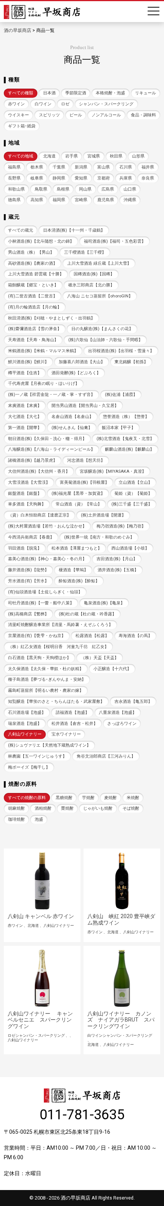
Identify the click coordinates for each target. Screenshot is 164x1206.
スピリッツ (49, 115)
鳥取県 (41, 189)
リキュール (145, 93)
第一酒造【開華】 (25, 427)
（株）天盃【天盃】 (100, 657)
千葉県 (59, 167)
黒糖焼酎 (64, 797)
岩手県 (71, 156)
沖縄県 (130, 199)
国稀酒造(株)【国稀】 (94, 274)
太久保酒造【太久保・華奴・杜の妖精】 (46, 668)
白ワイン (43, 104)
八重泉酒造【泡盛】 (118, 712)
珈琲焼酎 (16, 819)
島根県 (63, 189)
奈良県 (147, 178)
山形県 (138, 156)
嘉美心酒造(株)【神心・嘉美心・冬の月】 (47, 558)
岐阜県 (37, 178)
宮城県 (93, 156)
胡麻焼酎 (16, 808)
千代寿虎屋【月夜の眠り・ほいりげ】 (43, 383)
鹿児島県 (105, 199)
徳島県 (14, 199)
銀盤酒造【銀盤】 (25, 493)
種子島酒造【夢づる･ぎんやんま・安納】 (47, 679)
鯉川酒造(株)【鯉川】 (28, 361)
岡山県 (85, 189)
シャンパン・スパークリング (106, 104)
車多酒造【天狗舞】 (27, 504)
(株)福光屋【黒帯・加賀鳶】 (78, 493)
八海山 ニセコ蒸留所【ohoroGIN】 (100, 296)
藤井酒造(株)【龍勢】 (28, 569)
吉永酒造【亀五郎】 (133, 701)
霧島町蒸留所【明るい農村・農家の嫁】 (46, 690)
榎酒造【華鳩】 (73, 569)
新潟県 (81, 167)
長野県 (14, 178)
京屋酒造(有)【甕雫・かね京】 (37, 635)
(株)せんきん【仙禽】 (71, 427)
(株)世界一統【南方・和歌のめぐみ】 (99, 537)
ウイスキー (18, 115)
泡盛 (39, 819)
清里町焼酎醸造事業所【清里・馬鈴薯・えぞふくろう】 (60, 624)
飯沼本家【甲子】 (118, 427)
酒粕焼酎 (43, 808)
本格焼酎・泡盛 (110, 93)
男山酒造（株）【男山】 (31, 252)
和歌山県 (16, 189)
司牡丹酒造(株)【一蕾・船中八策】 (41, 603)
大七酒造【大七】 (25, 416)
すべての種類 (20, 93)
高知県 (37, 199)
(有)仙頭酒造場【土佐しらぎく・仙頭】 (45, 591)
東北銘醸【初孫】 (131, 361)
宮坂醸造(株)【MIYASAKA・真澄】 (113, 471)
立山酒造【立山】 (135, 482)
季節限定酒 (75, 93)
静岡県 (59, 178)
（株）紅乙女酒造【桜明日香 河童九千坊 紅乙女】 (58, 646)
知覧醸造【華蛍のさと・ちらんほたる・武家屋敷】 (56, 701)
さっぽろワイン (122, 723)
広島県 (107, 189)
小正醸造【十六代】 (112, 668)
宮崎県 (81, 199)
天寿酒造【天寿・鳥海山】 (33, 339)
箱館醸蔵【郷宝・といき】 (33, 285)
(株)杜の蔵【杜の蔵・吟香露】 (87, 614)
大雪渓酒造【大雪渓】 (29, 482)
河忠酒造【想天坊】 (86, 460)
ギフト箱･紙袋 (21, 126)
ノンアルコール (106, 115)
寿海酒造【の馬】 (135, 635)
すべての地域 (20, 156)
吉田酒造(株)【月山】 (116, 558)
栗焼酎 (67, 808)
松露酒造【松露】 (92, 635)
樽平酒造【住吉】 (25, 372)
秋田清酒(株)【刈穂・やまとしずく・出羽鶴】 (51, 318)
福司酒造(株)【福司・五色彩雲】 (115, 241)
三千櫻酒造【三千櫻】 (85, 252)
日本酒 (49, 93)
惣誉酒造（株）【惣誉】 (126, 416)
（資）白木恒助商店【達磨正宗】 (39, 515)
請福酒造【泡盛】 (72, 712)
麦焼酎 (110, 797)
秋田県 (116, 156)
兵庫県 (125, 178)
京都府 (103, 178)
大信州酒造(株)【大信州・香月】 (39, 471)
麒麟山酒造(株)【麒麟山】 (129, 449)
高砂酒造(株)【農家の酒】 (32, 263)
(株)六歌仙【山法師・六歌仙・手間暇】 (105, 339)
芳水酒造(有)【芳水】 (28, 580)
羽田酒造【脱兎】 (25, 548)
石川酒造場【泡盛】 (27, 712)
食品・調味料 (143, 115)
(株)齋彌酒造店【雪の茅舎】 (34, 328)
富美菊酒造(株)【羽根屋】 (84, 482)
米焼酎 (133, 797)
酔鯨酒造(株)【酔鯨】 (79, 580)
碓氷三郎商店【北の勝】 (91, 285)
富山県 (103, 167)
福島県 (14, 167)
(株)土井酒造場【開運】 (103, 515)
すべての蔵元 (20, 230)
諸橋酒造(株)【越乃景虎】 (32, 460)
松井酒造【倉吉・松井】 (74, 723)
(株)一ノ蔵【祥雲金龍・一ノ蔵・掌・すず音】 (51, 394)
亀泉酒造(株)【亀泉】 (104, 603)
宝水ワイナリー (66, 734)
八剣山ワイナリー (25, 734)
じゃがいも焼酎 (98, 808)
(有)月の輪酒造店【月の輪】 (34, 307)
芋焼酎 (88, 797)
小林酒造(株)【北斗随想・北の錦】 (41, 241)
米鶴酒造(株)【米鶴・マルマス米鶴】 (43, 350)
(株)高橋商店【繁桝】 (28, 614)
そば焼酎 (130, 808)
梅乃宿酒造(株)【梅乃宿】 (121, 526)
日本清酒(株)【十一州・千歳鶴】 (74, 230)
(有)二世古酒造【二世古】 (32, 296)
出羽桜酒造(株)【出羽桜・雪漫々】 (121, 350)
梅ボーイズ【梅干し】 (29, 767)
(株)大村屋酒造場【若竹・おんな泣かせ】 (47, 526)
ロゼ (65, 104)
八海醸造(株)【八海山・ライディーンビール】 (51, 449)
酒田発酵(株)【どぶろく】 (76, 372)
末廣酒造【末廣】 (25, 405)
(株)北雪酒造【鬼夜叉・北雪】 (125, 438)
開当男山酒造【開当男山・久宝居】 (85, 405)
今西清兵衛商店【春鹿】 (31, 537)
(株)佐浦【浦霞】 (121, 394)
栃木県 (37, 167)
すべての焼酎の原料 (27, 797)
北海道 (49, 156)
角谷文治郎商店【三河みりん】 (106, 756)
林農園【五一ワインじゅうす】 (37, 756)
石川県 (125, 167)
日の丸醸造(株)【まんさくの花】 (102, 328)
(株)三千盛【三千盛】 (131, 504)
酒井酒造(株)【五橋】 (118, 569)
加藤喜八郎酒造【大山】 (82, 361)
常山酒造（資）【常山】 (79, 504)
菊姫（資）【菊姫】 (133, 493)
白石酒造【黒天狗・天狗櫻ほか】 (39, 657)
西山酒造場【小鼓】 (130, 548)
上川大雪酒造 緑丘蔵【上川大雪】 (99, 263)
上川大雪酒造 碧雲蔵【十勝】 (36, 274)
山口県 (130, 189)
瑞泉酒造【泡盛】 (25, 723)
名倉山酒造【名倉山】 (72, 416)
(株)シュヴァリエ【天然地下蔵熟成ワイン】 (49, 745)
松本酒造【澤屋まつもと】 (76, 548)
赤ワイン (16, 104)
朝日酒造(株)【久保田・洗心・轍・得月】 (47, 438)
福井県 (147, 167)
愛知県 (81, 178)
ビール (75, 115)
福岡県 (59, 199)
